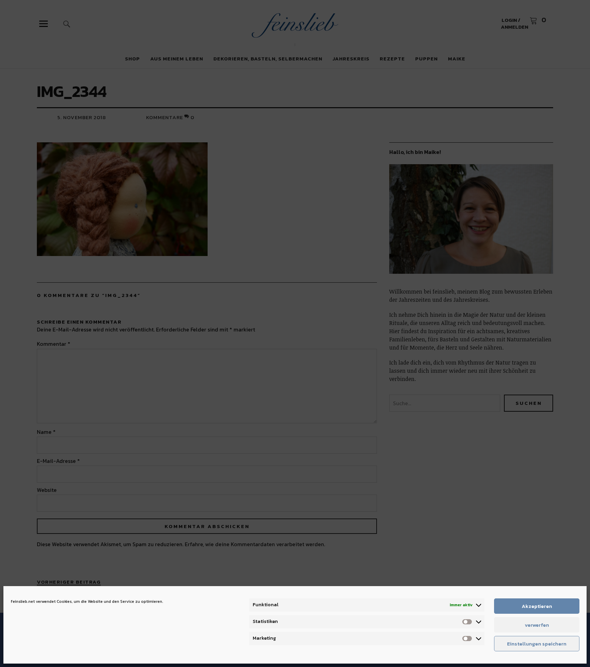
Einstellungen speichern (536, 644)
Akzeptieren (537, 606)
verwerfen (537, 625)
